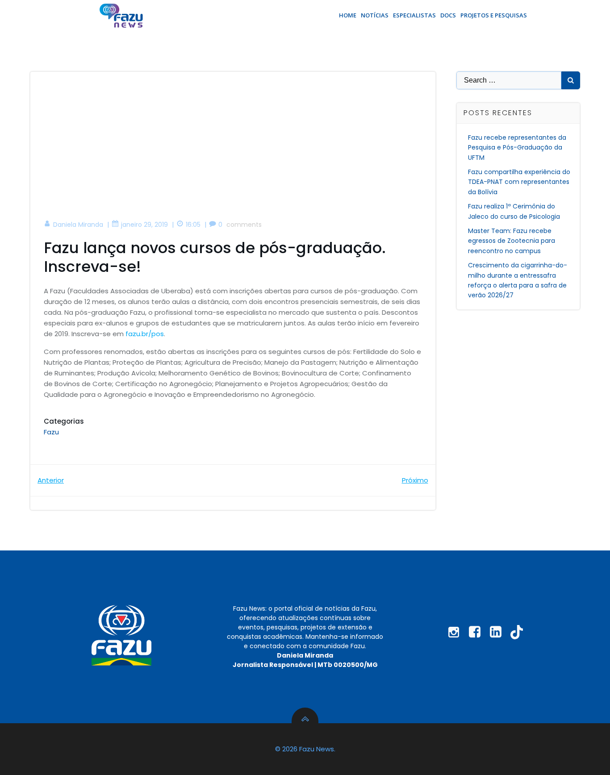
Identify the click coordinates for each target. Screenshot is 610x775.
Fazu (51, 432)
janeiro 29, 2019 (144, 224)
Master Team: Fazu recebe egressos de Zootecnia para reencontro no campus (511, 240)
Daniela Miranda (78, 224)
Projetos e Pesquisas (493, 15)
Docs (448, 15)
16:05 (193, 224)
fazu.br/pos (144, 333)
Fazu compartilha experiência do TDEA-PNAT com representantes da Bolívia (519, 181)
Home (347, 15)
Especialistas (414, 15)
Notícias (375, 15)
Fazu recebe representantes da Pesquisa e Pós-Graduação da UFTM (517, 147)
